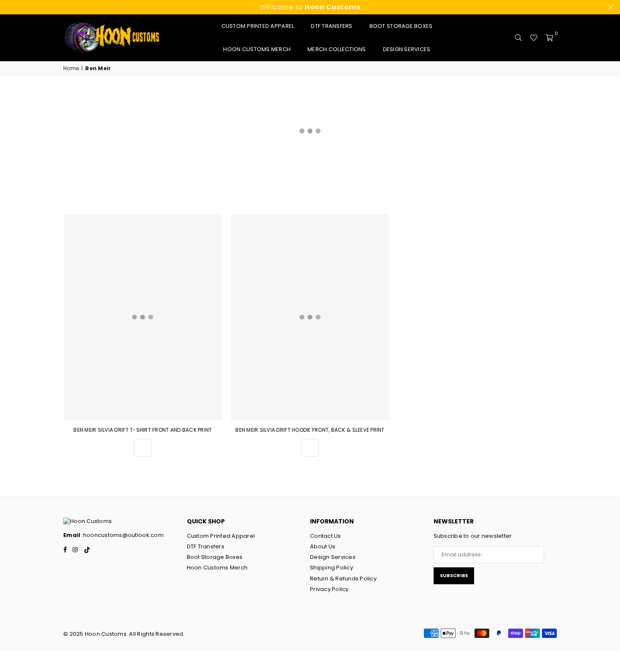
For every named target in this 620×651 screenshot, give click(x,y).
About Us (322, 546)
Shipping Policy (331, 568)
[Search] (518, 37)
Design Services (407, 49)
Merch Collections (336, 49)
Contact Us (325, 536)
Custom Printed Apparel (257, 26)
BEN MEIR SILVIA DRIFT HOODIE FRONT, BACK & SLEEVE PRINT (309, 429)
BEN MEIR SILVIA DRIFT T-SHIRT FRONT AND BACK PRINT (142, 429)
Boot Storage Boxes (401, 26)
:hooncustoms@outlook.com (122, 535)
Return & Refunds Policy (343, 579)
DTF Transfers (331, 26)
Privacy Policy (329, 589)
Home (71, 68)
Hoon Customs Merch (257, 49)
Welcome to (310, 7)
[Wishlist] (533, 37)
